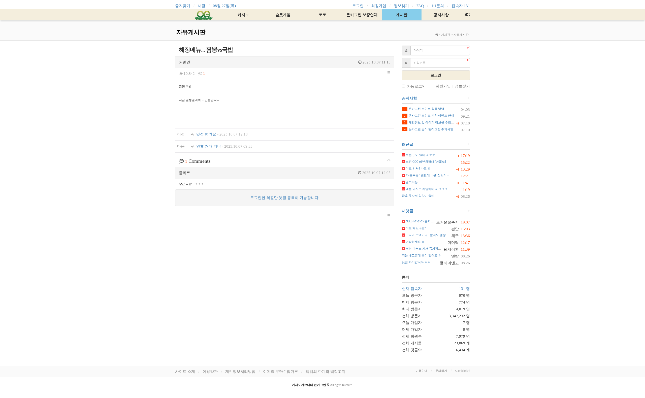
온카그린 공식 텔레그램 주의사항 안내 (432, 129)
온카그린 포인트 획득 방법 (424, 109)
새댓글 (407, 211)
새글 (201, 6)
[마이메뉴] (467, 14)
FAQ (420, 6)
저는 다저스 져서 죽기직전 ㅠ (425, 248)
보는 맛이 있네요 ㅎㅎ (420, 155)
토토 (322, 15)
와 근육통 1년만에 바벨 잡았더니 (427, 175)
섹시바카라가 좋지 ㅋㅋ (421, 221)
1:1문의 (437, 6)
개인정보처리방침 (240, 372)
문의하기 (441, 371)
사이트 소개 (185, 372)
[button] (388, 73)
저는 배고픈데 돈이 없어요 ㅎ (421, 255)
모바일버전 (462, 371)
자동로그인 (416, 86)
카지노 (243, 15)
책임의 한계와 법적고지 (325, 372)
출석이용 (411, 182)
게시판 (401, 15)
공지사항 (441, 15)
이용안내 (421, 371)
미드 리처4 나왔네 (417, 168)
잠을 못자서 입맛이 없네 (418, 195)
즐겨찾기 (182, 6)
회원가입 (378, 6)
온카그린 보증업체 (362, 15)
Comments (198, 161)
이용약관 (210, 372)
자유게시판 (461, 35)
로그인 (358, 6)
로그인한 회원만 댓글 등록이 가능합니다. (284, 198)
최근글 (407, 144)
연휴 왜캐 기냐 (223, 146)
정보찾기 (401, 6)
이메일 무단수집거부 (280, 372)
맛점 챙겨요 (221, 134)
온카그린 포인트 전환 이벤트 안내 (429, 115)
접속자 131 (461, 6)
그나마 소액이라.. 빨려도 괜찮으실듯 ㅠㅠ (433, 235)
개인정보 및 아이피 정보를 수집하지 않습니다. (437, 122)
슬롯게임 (283, 15)
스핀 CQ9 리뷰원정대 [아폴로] (425, 161)
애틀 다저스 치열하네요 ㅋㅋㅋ (426, 189)
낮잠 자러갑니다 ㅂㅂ (416, 262)
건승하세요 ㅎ (415, 242)
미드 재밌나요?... (416, 228)
